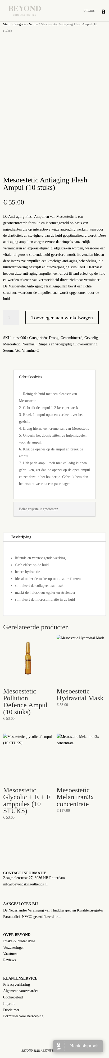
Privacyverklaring (16, 984)
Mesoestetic (11, 344)
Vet (17, 351)
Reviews (9, 960)
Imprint (9, 1004)
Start (6, 24)
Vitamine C (30, 351)
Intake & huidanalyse (19, 941)
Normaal (28, 344)
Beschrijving (21, 537)
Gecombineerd (71, 338)
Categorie (19, 24)
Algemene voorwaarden (21, 991)
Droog (53, 338)
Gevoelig (91, 338)
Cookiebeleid (13, 997)
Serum (33, 24)
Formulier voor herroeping (23, 1016)
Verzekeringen (13, 948)
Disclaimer (11, 1010)
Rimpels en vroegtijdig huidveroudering (67, 344)
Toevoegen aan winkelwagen (62, 317)
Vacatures (10, 954)
